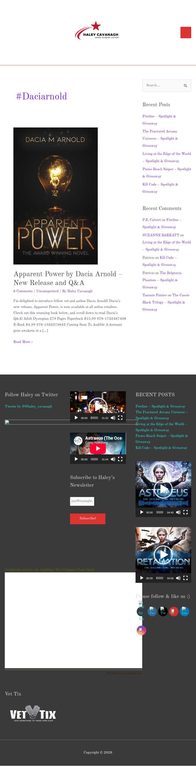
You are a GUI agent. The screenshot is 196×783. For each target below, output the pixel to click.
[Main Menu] (185, 32)
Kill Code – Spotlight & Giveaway (161, 448)
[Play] (76, 417)
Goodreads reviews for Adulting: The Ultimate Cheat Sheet (49, 569)
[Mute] (113, 417)
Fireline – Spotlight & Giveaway (160, 406)
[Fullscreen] (120, 417)
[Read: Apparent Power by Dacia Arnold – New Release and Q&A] (55, 196)
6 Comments (23, 291)
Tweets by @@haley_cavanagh (28, 406)
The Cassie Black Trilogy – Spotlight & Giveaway (166, 303)
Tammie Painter (154, 295)
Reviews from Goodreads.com (124, 673)
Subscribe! (88, 518)
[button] (98, 407)
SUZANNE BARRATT (160, 235)
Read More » (23, 341)
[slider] (94, 418)
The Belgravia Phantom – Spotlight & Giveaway (161, 280)
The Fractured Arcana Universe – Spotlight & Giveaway (160, 139)
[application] (98, 407)
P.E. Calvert (151, 220)
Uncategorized (47, 291)
